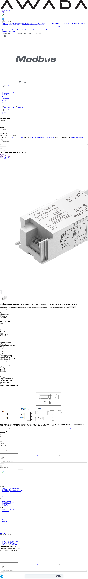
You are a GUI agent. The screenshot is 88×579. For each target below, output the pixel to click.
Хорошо (58, 576)
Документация (5, 520)
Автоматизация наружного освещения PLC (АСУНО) (66, 23)
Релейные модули (36, 29)
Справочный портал (6, 505)
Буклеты (3, 518)
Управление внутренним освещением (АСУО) (10, 23)
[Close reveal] (1, 148)
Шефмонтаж (4, 504)
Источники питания (11, 26)
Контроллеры (4, 26)
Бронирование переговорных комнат (8, 31)
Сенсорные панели (44, 26)
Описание (2, 154)
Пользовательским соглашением (77, 137)
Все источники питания (4, 157)
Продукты (5, 158)
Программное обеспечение (7, 29)
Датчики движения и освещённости (21, 26)
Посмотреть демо (5, 83)
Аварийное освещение (52, 26)
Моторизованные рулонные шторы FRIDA (44, 27)
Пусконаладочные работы (6, 503)
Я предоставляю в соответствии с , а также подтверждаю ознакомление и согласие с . (42, 137)
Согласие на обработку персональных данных (15, 137)
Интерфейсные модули (29, 29)
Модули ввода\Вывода (21, 29)
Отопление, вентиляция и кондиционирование (10, 27)
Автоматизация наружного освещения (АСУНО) (27, 23)
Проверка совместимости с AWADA (8, 502)
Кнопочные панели (37, 26)
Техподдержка (4, 500)
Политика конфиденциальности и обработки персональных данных (14, 541)
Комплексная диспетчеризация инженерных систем (28, 27)
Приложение (4, 519)
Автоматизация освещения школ (39, 24)
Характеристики (3, 155)
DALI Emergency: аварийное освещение (13, 24)
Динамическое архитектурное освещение (9, 492)
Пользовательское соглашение (7, 542)
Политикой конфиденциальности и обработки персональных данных (42, 137)
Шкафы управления (30, 26)
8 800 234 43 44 (3, 536)
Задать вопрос (2, 434)
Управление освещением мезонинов (27, 24)
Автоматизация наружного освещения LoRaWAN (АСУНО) (46, 23)
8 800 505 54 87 (6, 85)
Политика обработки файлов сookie (8, 543)
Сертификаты (4, 521)
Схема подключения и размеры (5, 156)
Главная (1, 158)
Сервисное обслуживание (6, 501)
